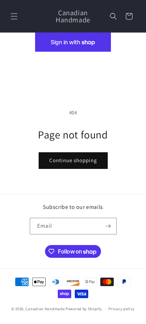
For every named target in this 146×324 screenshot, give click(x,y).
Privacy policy (121, 308)
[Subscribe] (108, 226)
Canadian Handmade (45, 308)
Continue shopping (73, 160)
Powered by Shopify (84, 308)
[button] (14, 16)
